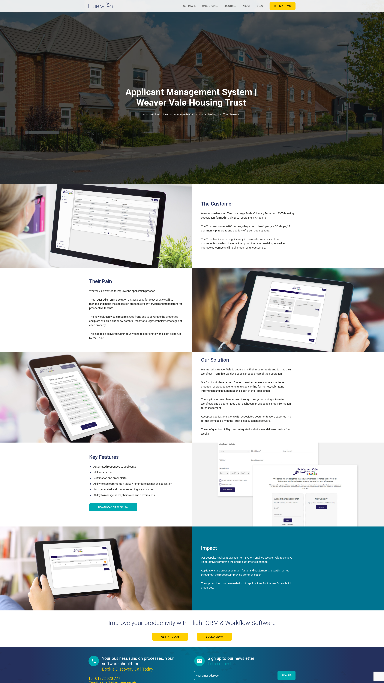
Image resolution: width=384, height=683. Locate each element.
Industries (230, 5)
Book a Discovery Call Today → (130, 669)
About (247, 5)
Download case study (113, 507)
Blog (260, 5)
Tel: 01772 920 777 (104, 678)
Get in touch (170, 636)
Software (189, 5)
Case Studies (210, 5)
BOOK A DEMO (282, 5)
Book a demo (214, 636)
